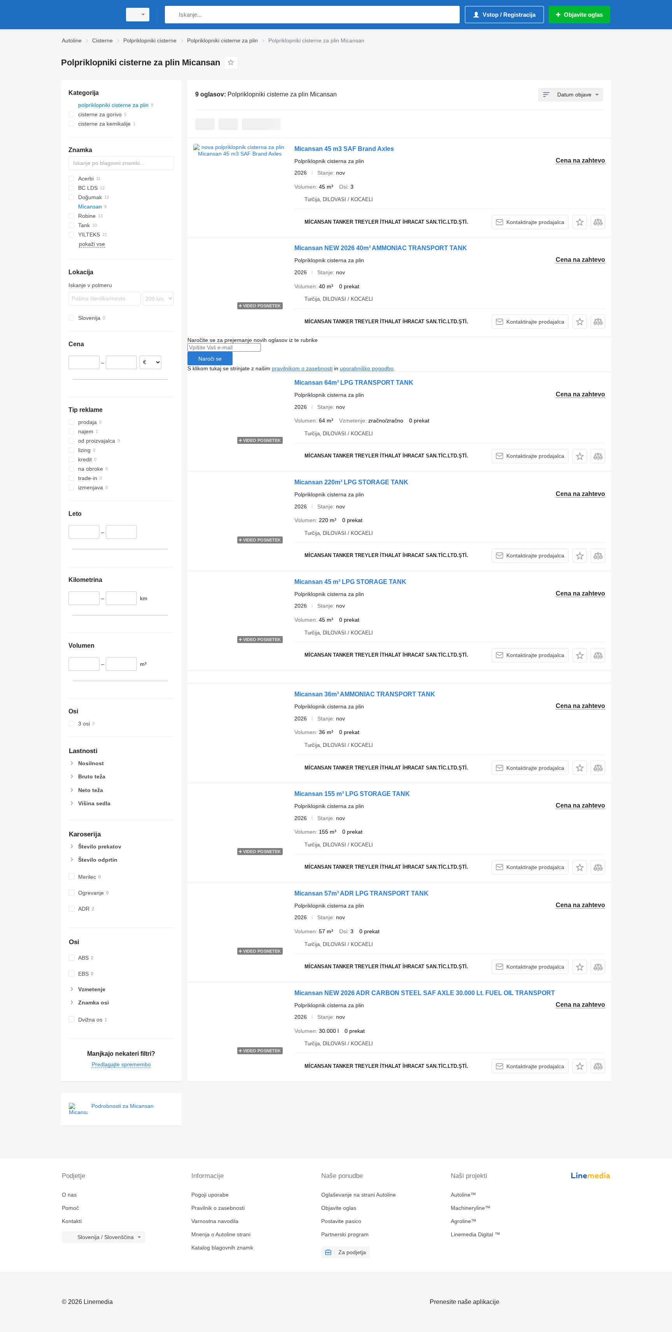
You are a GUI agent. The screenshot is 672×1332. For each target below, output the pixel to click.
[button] (579, 222)
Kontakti (72, 1221)
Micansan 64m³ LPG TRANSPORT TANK (353, 382)
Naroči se (210, 359)
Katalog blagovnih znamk (222, 1247)
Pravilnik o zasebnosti (218, 1208)
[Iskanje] (172, 14)
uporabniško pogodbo (367, 368)
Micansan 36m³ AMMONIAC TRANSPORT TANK (364, 694)
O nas (69, 1195)
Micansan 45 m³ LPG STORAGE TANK (350, 581)
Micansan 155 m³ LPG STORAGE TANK (352, 793)
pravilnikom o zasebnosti (302, 368)
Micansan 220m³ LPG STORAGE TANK (351, 482)
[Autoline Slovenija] (89, 14)
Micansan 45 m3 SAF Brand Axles (344, 148)
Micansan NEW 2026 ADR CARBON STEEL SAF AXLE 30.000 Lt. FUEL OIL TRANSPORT (424, 993)
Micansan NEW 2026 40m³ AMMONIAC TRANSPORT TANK (380, 248)
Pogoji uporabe (210, 1195)
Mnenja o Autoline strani (220, 1234)
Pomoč (70, 1208)
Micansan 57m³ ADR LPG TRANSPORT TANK (361, 893)
